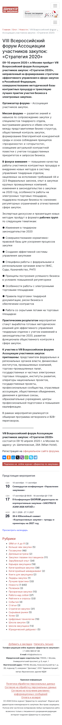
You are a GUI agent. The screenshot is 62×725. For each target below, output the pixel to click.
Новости (23, 29)
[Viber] (22, 457)
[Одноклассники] (9, 457)
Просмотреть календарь (15, 530)
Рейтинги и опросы (20, 598)
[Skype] (31, 457)
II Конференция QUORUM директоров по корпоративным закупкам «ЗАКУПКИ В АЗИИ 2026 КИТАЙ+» (35, 503)
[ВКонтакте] (4, 457)
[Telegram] (35, 457)
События (14, 602)
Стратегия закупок (19, 608)
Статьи (13, 605)
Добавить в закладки (20, 644)
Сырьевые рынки (18, 612)
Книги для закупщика (21, 574)
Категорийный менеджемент (25, 571)
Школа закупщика (19, 626)
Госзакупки (15, 550)
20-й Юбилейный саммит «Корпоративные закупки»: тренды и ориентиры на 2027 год (33, 519)
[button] (53, 30)
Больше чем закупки (20, 547)
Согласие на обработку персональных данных (30, 687)
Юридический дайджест (23, 629)
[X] (18, 457)
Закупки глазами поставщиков (26, 557)
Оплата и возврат (31, 697)
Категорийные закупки (21, 567)
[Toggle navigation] (55, 6)
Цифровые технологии (21, 619)
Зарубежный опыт (19, 560)
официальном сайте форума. (41, 451)
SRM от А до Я (17, 543)
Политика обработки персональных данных (30, 683)
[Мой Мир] (13, 457)
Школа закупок (17, 622)
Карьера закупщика (20, 564)
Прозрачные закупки (20, 591)
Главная (6, 29)
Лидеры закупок (18, 578)
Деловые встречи (19, 553)
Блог (14, 29)
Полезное (14, 588)
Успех (12, 615)
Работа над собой (19, 595)
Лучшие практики (19, 581)
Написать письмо (43, 644)
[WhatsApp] (26, 457)
